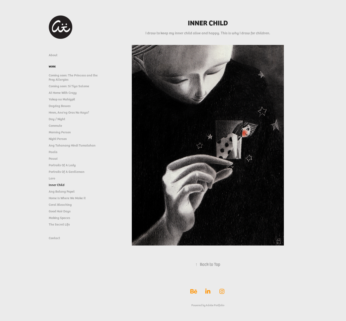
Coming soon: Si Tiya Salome (69, 86)
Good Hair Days (60, 211)
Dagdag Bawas (60, 105)
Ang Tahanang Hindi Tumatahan (72, 145)
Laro (52, 178)
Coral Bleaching (60, 204)
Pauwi (53, 158)
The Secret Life (59, 224)
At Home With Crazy (63, 92)
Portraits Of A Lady (62, 165)
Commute (55, 125)
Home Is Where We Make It (67, 198)
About (53, 55)
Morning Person (60, 132)
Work (52, 66)
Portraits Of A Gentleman (66, 171)
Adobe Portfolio (215, 305)
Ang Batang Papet (62, 191)
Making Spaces (59, 217)
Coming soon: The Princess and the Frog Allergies (73, 77)
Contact (54, 238)
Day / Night (57, 119)
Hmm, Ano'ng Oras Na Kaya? (69, 112)
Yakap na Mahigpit (62, 99)
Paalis (53, 152)
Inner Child (56, 184)
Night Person (58, 138)
